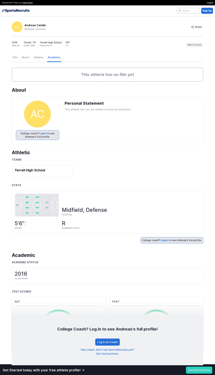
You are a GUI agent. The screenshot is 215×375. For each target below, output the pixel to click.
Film (15, 57)
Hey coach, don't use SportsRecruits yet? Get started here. (107, 351)
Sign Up (207, 10)
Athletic (39, 57)
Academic (54, 57)
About (26, 57)
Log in (42, 133)
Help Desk (27, 2)
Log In (210, 2)
